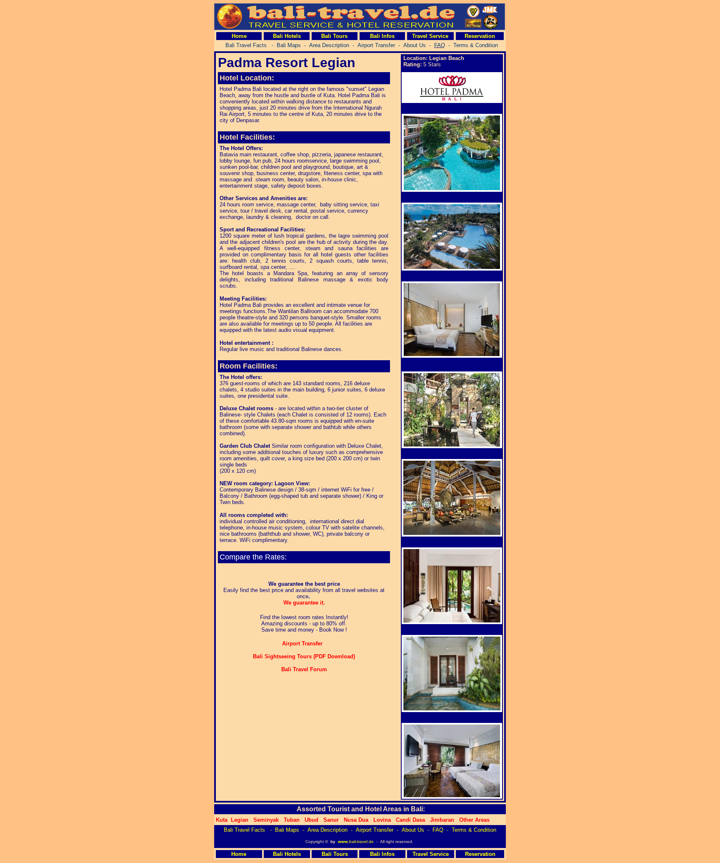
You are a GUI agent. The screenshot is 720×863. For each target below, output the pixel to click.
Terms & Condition (474, 830)
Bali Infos (382, 36)
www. (343, 841)
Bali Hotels (287, 36)
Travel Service (430, 36)
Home (239, 36)
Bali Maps (287, 830)
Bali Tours (334, 36)
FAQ (437, 830)
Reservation (480, 36)
